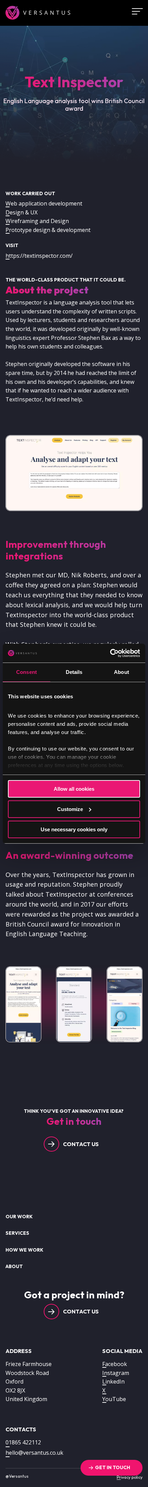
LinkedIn (113, 1381)
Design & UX (22, 212)
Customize (70, 809)
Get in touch (112, 1467)
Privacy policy (129, 1477)
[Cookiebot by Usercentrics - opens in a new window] (110, 652)
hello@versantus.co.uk (34, 1452)
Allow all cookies (74, 789)
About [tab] (121, 672)
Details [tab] (74, 672)
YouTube (114, 1399)
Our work (19, 1216)
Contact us (81, 1144)
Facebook (114, 1364)
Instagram (115, 1373)
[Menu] (134, 11)
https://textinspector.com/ (39, 255)
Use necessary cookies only (74, 829)
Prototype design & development (48, 230)
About (14, 1266)
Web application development (44, 203)
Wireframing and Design (37, 221)
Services (17, 1233)
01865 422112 (23, 1442)
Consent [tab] (26, 672)
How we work (24, 1250)
